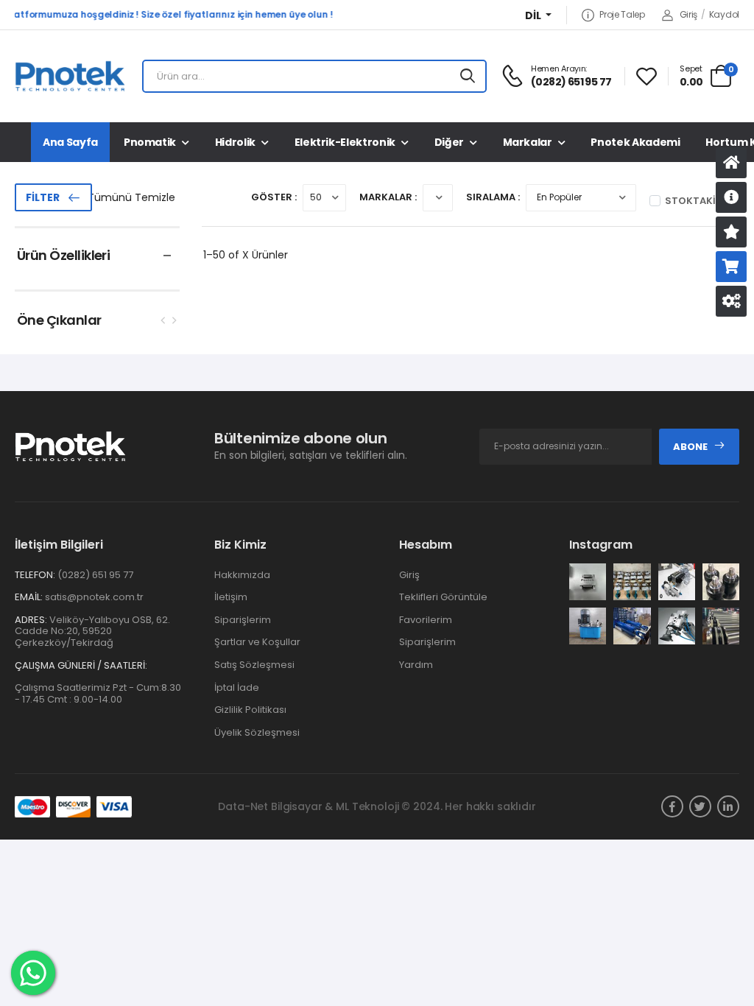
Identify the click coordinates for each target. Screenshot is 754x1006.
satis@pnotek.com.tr (94, 597)
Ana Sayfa (70, 142)
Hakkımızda (242, 575)
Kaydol (724, 14)
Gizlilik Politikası (250, 710)
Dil (534, 16)
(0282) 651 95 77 (95, 575)
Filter (43, 197)
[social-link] (672, 806)
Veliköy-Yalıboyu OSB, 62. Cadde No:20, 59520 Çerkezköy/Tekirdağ (92, 631)
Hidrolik (235, 142)
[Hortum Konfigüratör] (731, 301)
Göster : (274, 197)
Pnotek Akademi (635, 142)
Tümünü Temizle (131, 197)
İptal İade (236, 687)
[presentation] (163, 319)
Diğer (449, 142)
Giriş (688, 14)
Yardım (416, 665)
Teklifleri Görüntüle (443, 597)
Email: (29, 597)
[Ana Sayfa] (731, 162)
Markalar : (388, 197)
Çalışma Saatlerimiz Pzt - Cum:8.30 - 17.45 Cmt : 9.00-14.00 (98, 693)
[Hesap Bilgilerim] (731, 197)
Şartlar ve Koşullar (257, 642)
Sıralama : (493, 197)
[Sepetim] (731, 266)
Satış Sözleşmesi (254, 665)
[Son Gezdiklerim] (731, 232)
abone (690, 447)
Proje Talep (621, 15)
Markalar (527, 142)
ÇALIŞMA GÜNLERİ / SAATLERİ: (81, 666)
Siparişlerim (242, 620)
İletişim (230, 597)
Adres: (31, 620)
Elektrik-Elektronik (345, 142)
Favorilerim (425, 620)
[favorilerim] (646, 76)
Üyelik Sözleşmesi (257, 732)
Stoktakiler (698, 201)
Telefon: (35, 575)
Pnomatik (150, 142)
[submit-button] (467, 76)
